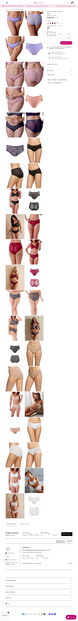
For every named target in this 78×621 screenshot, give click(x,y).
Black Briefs (54, 79)
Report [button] (36, 563)
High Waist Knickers (57, 82)
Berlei (49, 79)
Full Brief (50, 82)
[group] (14, 533)
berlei (10, 9)
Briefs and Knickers (62, 79)
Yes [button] (34, 563)
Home (7, 9)
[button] (53, 18)
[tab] (60, 541)
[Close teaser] (8, 612)
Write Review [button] (67, 534)
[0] (71, 3)
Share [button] (40, 563)
